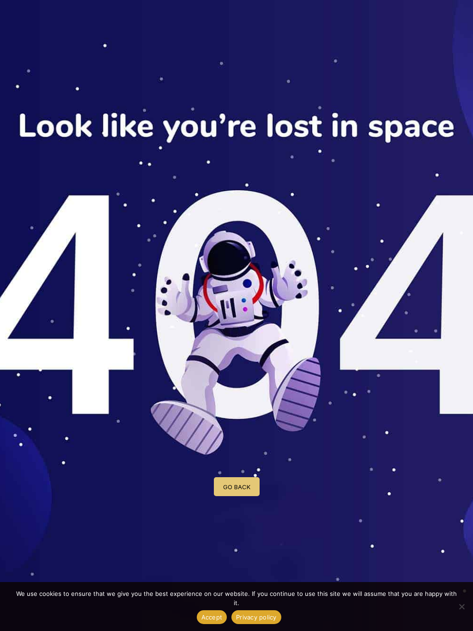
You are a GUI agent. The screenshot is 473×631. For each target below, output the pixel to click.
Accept (212, 617)
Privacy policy (256, 617)
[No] (461, 606)
